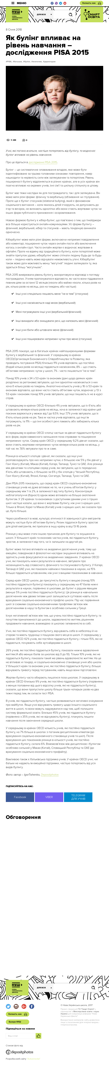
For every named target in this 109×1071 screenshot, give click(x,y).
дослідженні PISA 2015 (43, 162)
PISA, (9, 62)
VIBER (49, 797)
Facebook (20, 797)
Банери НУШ (15, 1022)
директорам (49, 62)
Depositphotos (50, 774)
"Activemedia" (33, 1058)
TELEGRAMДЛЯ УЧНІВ (78, 797)
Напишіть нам (89, 3)
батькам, (18, 62)
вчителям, (37, 62)
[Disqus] (54, 860)
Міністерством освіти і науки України (80, 1012)
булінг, (27, 62)
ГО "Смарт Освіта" (86, 1009)
